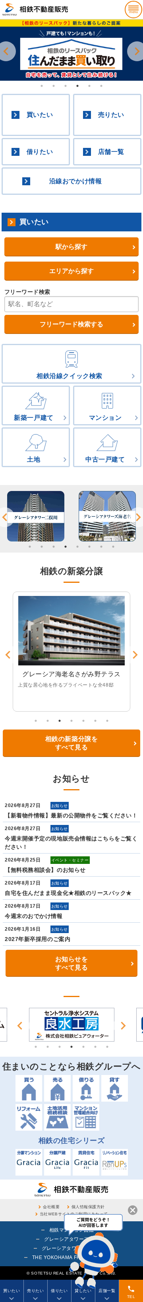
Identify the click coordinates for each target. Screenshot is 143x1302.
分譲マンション (28, 1162)
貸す (114, 1088)
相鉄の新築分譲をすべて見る (71, 743)
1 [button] (42, 86)
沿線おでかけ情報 (75, 181)
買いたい (40, 114)
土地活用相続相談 (57, 1117)
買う (28, 1088)
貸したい (83, 1290)
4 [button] (77, 86)
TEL (131, 1292)
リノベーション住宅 (114, 1162)
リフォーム (28, 1117)
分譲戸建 (57, 1162)
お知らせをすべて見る (71, 963)
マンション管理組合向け (86, 1117)
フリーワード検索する (71, 324)
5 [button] (89, 86)
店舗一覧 (111, 151)
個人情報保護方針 (88, 1207)
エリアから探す (71, 271)
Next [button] (123, 1026)
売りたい (111, 114)
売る (57, 1088)
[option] (71, 50)
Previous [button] (20, 1026)
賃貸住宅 (86, 1162)
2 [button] (54, 86)
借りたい (40, 151)
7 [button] (101, 547)
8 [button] (113, 547)
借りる (86, 1088)
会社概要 (51, 1207)
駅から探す (71, 246)
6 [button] (101, 86)
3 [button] (66, 86)
